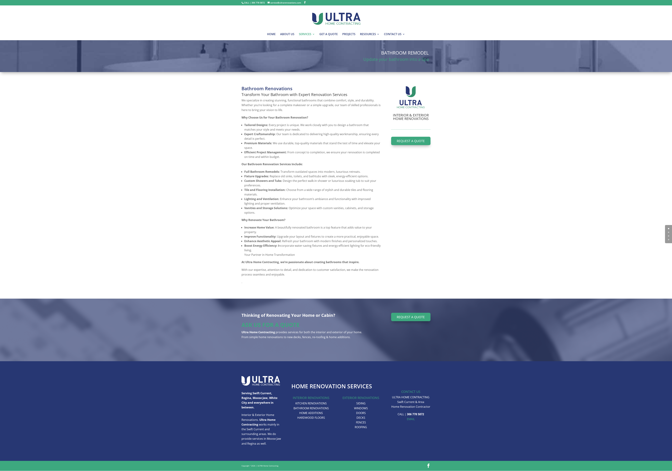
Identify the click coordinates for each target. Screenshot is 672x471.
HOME (271, 34)
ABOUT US (287, 34)
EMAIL (411, 419)
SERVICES (305, 34)
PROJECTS (348, 34)
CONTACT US (392, 34)
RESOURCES (368, 34)
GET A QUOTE (328, 34)
